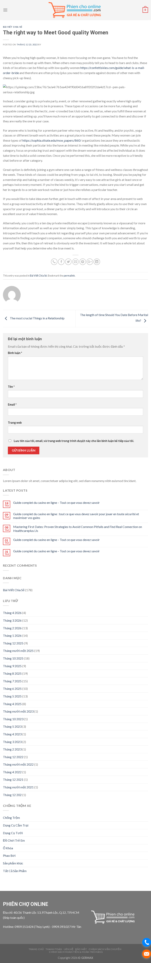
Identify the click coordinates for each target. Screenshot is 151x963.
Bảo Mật (81, 949)
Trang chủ (36, 949)
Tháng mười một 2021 (18, 787)
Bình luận (15, 353)
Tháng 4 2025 (12, 704)
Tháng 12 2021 (13, 779)
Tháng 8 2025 (12, 673)
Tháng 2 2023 (12, 749)
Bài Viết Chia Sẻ (12, 27)
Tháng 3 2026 (12, 620)
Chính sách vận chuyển (105, 949)
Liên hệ (68, 949)
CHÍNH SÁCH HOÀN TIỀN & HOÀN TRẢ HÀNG (76, 951)
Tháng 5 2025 (12, 696)
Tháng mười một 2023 (18, 711)
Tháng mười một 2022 (18, 764)
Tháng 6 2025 (12, 688)
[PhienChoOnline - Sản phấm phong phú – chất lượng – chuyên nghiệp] (75, 10)
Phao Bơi (9, 855)
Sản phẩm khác (13, 863)
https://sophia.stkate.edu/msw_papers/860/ (51, 140)
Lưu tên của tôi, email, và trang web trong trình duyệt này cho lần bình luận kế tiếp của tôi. (74, 441)
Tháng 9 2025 (12, 666)
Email (12, 404)
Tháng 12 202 (12, 795)
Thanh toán (54, 949)
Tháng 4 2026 (12, 613)
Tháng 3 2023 (12, 742)
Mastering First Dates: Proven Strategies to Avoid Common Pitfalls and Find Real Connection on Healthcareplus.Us (77, 528)
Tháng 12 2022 (13, 757)
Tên (11, 386)
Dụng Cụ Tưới (13, 833)
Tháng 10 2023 (13, 719)
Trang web (15, 422)
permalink (69, 275)
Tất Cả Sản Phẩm (15, 871)
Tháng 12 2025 (13, 643)
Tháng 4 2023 (12, 734)
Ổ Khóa (8, 848)
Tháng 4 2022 (12, 772)
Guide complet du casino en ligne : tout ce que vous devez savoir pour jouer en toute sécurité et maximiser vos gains (76, 516)
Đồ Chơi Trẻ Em (14, 840)
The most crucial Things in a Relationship (36, 318)
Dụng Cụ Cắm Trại (15, 825)
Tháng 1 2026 (12, 635)
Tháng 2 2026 (12, 628)
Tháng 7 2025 (12, 681)
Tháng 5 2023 (12, 726)
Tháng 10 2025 (13, 658)
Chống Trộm (11, 817)
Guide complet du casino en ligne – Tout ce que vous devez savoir (56, 502)
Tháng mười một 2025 (18, 650)
